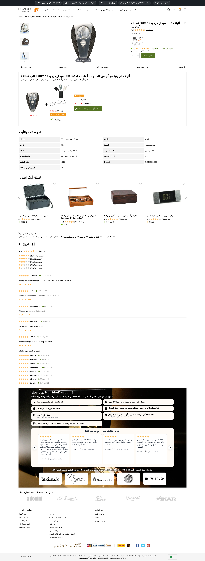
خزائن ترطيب (94, 237)
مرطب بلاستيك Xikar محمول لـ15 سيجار (34, 216)
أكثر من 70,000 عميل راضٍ (136, 3)
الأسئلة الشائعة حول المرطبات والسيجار (62, 534)
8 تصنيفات (149, 30)
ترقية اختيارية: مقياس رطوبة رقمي (160, 216)
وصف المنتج (63, 67)
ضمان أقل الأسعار (43, 415)
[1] (135, 30)
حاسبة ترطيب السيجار (56, 537)
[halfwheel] (154, 479)
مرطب (82, 237)
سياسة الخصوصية (24, 527)
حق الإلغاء (52, 524)
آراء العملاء (181, 67)
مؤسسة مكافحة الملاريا (117, 555)
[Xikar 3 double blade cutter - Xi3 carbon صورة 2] (24, 42)
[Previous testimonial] (34, 447)
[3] (139, 30)
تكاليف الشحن (23, 517)
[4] (142, 30)
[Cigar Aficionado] (50, 479)
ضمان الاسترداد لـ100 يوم (57, 517)
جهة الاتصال (22, 514)
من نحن (51, 514)
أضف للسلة (148, 55)
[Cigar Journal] (76, 479)
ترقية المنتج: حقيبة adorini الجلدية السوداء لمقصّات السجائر (59, 103)
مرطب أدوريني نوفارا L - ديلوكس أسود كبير (120, 216)
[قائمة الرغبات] (184, 11)
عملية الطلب (23, 521)
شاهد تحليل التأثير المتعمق (88, 558)
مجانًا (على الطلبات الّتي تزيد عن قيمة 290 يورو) (126, 402)
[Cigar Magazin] (128, 479)
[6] (26, 219)
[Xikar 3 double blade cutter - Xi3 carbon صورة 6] (24, 56)
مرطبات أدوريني (70, 237)
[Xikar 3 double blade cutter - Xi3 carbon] (24, 28)
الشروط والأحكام (24, 524)
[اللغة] (172, 557)
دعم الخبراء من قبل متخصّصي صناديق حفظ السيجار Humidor (60, 423)
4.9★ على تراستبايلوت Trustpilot (48, 3)
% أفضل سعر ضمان (161, 3)
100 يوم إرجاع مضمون (108, 3)
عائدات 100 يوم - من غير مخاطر (49, 408)
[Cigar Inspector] (102, 479)
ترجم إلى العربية (25, 284)
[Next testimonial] (170, 447)
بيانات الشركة (53, 531)
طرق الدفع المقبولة (55, 527)
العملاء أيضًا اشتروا (143, 67)
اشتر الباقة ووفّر (25, 67)
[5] (144, 30)
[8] (29, 219)
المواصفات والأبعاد (102, 67)
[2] (137, 30)
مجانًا (81, 3)
